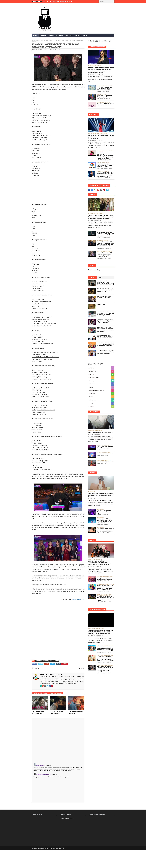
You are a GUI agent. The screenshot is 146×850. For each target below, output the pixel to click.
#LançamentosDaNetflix (101, 594)
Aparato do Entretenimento (51, 674)
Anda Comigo (95, 430)
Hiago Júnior (35, 49)
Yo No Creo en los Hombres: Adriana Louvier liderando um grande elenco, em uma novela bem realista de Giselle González (105, 669)
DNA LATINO (68, 35)
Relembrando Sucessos (100, 628)
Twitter (41, 663)
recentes (55, 40)
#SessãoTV (91, 396)
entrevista (102, 133)
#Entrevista (90, 133)
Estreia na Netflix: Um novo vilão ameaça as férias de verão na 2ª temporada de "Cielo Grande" (105, 598)
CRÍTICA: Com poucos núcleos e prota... (56, 712)
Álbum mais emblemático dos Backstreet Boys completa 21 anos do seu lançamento (105, 88)
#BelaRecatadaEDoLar (92, 65)
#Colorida (90, 213)
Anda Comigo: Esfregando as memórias (105, 446)
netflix (101, 595)
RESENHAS (43, 35)
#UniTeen (103, 150)
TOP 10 (92, 277)
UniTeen (101, 151)
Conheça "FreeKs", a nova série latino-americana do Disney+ (105, 578)
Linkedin (53, 663)
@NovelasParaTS (78, 599)
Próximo (79, 668)
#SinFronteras (92, 400)
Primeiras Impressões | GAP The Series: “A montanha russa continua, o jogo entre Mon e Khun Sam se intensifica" (105, 234)
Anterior (36, 668)
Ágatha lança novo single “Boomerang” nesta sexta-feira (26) (105, 512)
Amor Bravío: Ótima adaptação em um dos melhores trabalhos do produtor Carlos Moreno (105, 352)
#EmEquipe (91, 374)
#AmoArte (91, 368)
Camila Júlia (92, 220)
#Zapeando (91, 406)
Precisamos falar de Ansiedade (105, 103)
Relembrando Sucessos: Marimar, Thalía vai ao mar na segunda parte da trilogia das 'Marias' (105, 337)
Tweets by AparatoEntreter (67, 818)
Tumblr (58, 663)
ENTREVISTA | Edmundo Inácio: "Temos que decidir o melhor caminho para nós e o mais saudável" (101, 136)
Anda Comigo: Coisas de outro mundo (100, 432)
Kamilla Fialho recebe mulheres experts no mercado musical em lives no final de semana (105, 530)
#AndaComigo (92, 371)
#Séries (98, 576)
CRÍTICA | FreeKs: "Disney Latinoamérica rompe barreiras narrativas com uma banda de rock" (99, 562)
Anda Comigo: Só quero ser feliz (105, 461)
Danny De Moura (92, 74)
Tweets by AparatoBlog (94, 270)
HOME (35, 35)
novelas (105, 584)
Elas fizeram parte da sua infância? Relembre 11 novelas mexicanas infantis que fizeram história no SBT (105, 329)
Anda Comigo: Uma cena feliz (105, 454)
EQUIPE (85, 35)
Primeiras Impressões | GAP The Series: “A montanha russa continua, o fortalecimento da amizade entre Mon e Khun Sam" (105, 244)
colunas (50, 40)
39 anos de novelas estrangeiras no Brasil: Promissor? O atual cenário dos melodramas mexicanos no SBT (105, 282)
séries (108, 576)
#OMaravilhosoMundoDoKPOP (41, 40)
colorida (93, 213)
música (111, 85)
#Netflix (91, 387)
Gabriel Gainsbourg (93, 140)
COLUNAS (59, 35)
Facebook (35, 663)
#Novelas (98, 584)
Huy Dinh (61, 848)
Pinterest (65, 663)
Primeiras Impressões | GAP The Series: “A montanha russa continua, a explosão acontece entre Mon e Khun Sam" (101, 216)
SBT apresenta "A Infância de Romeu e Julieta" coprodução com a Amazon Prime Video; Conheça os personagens (105, 587)
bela (97, 65)
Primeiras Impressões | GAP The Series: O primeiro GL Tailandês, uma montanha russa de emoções (104, 254)
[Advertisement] (58, 190)
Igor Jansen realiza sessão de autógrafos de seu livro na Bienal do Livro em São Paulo (101, 495)
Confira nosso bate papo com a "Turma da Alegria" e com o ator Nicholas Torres (105, 165)
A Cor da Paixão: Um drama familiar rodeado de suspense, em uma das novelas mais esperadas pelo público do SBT (105, 658)
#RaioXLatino (92, 393)
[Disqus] (58, 740)
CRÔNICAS (51, 35)
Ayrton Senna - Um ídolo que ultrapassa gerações (104, 96)
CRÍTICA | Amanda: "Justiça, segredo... (38, 712)
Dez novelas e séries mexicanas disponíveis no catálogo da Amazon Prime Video (105, 321)
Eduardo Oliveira (92, 635)
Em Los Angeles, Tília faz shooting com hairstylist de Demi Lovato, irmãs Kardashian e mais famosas (105, 520)
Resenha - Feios (101, 304)
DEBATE (101, 277)
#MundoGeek (92, 384)
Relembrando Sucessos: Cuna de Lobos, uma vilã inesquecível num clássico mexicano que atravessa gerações (100, 631)
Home (33, 40)
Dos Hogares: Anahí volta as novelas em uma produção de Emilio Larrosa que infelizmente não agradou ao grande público (105, 649)
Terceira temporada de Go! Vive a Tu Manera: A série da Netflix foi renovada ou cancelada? (105, 344)
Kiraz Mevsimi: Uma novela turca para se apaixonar (104, 297)
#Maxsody (91, 380)
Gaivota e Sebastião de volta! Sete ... (75, 712)
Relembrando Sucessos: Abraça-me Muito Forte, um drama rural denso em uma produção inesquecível (105, 313)
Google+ (47, 663)
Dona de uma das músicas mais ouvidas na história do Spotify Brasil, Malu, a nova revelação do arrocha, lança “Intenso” (105, 174)
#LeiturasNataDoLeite (94, 377)
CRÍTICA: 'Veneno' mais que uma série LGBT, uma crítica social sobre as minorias (105, 290)
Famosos (89, 491)
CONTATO (78, 35)
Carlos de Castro (101, 168)
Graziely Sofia (100, 159)
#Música (106, 85)
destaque (98, 133)
